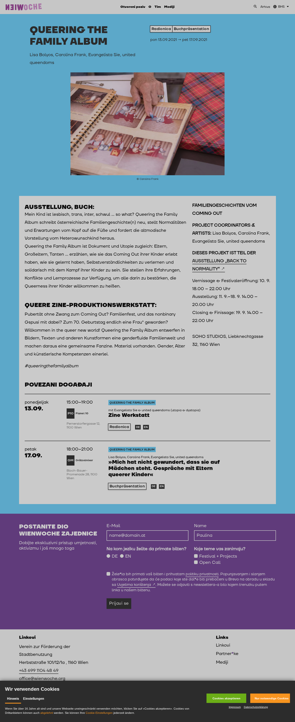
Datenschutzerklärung (256, 707)
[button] (226, 698)
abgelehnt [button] (46, 712)
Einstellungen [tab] (33, 698)
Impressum (235, 707)
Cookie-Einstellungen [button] (99, 712)
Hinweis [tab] (13, 698)
